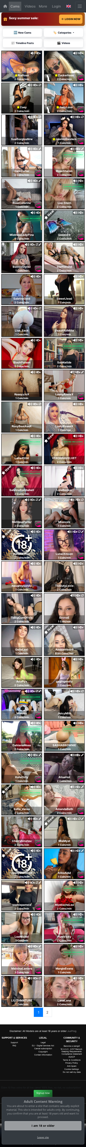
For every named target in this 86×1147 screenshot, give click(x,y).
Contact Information (43, 1055)
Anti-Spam (71, 1066)
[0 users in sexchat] (22, 97)
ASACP (71, 1057)
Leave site (43, 1137)
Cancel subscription (43, 1048)
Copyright (43, 1051)
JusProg (71, 1031)
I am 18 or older (43, 1126)
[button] (68, 6)
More (43, 6)
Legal (43, 1042)
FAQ (14, 1045)
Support (14, 1042)
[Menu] (79, 6)
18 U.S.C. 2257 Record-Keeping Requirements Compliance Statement (72, 1051)
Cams (15, 6)
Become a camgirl (72, 1046)
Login (56, 6)
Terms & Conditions (72, 1060)
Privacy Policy (71, 1063)
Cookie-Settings (71, 1069)
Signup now (43, 1093)
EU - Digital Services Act (43, 1045)
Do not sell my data (72, 1072)
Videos (30, 6)
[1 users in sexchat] (64, 66)
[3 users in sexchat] (22, 66)
